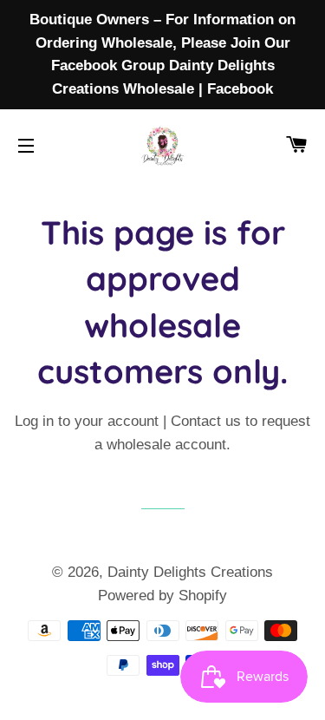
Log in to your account (87, 421)
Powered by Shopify (162, 595)
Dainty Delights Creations (190, 572)
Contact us (206, 421)
